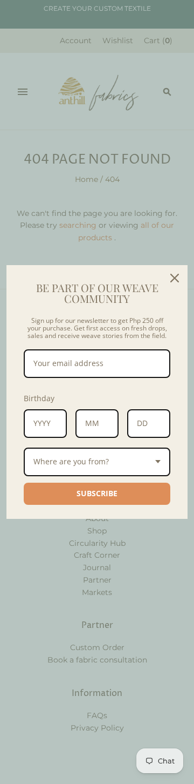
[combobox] (97, 462)
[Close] (175, 278)
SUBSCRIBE (97, 493)
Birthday (39, 398)
